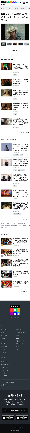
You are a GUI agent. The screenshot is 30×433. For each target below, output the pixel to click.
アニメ (3, 343)
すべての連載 (4, 370)
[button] (27, 3)
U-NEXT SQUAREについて (8, 382)
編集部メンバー (5, 364)
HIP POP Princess (20, 332)
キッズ (17, 346)
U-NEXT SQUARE (5, 223)
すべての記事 (4, 367)
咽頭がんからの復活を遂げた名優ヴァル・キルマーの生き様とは (15, 225)
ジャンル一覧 (14, 223)
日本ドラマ (4, 329)
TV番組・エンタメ (20, 341)
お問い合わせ (4, 385)
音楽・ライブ (19, 343)
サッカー (18, 335)
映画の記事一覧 (21, 223)
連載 (22, 8)
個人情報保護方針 (20, 427)
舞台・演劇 (4, 346)
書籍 (17, 349)
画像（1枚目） (4, 227)
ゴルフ (17, 338)
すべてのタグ (4, 375)
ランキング (4, 361)
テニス (3, 341)
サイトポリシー (10, 427)
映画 (2, 332)
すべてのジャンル (6, 373)
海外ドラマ (4, 335)
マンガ (3, 349)
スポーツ (3, 352)
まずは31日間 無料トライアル (15, 410)
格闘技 (3, 338)
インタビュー (15, 8)
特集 (9, 8)
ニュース (3, 8)
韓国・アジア (19, 329)
